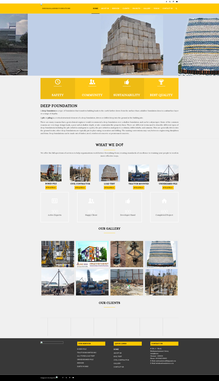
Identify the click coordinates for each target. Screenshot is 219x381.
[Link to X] (170, 1)
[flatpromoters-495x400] (92, 254)
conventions (137, 131)
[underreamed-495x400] (127, 254)
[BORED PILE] (57, 254)
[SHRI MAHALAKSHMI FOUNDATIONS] (55, 9)
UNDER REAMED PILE (85, 360)
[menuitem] (95, 9)
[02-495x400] (92, 282)
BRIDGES (80, 363)
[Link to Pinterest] (173, 1)
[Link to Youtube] (177, 1)
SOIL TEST (118, 357)
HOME (116, 350)
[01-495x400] (57, 282)
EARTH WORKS (82, 367)
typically (83, 131)
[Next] (217, 44)
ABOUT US (117, 353)
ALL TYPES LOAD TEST (86, 356)
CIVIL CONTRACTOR (121, 360)
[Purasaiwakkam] (127, 282)
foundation (90, 118)
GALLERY (117, 364)
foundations (50, 128)
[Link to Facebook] (166, 1)
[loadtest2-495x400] (161, 254)
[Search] (176, 9)
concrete (125, 134)
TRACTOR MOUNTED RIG (86, 353)
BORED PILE (81, 349)
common (175, 122)
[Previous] (2, 44)
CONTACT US (119, 367)
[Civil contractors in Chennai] (161, 282)
